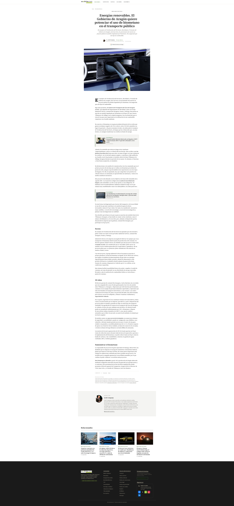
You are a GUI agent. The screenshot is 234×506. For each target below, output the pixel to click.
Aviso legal (122, 482)
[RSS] (145, 492)
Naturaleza (105, 475)
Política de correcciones (125, 480)
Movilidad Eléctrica (117, 11)
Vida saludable (106, 491)
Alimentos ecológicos (108, 489)
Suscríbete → (142, 478)
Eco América (106, 493)
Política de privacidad (124, 484)
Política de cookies (124, 486)
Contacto (122, 473)
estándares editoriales (112, 382)
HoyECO (113, 1)
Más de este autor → (109, 411)
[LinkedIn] (139, 495)
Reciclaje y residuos (107, 486)
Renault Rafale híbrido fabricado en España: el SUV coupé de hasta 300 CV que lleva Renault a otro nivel (121, 140)
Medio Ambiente (107, 473)
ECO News (119, 1)
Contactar (106, 1)
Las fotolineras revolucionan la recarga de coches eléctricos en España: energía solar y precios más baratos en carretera (121, 195)
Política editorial (123, 477)
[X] (142, 492)
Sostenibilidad (106, 484)
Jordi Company (111, 39)
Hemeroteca (122, 493)
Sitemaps (122, 495)
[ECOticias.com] (87, 2)
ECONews (122, 491)
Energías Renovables (108, 477)
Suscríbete (127, 1)
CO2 (104, 482)
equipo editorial (132, 382)
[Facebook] (139, 492)
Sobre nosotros (123, 475)
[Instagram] (149, 492)
